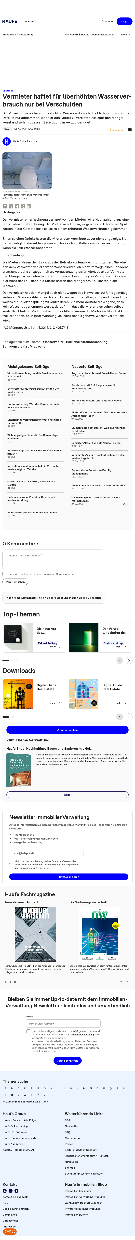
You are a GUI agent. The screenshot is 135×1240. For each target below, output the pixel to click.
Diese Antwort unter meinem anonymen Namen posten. (41, 574)
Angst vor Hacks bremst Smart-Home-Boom (98, 373)
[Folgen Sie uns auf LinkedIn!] (5, 1191)
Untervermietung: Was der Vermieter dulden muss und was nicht (34, 405)
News (7, 129)
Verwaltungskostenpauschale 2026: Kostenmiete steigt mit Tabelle (34, 467)
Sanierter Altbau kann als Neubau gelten (96, 442)
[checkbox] (4, 574)
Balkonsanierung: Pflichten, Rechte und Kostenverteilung (31, 498)
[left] (121, 981)
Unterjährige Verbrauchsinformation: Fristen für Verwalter (34, 421)
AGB (75, 1031)
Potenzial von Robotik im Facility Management (91, 472)
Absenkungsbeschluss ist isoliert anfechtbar (98, 485)
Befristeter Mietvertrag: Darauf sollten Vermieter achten (33, 390)
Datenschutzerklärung (82, 1034)
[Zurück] (119, 660)
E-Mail (29, 1016)
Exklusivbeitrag (47, 643)
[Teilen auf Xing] (23, 207)
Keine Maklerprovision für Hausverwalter (32, 512)
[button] (125, 21)
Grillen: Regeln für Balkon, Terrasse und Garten (31, 483)
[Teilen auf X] (11, 207)
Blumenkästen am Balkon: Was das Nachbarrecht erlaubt (98, 429)
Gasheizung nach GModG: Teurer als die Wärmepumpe (95, 499)
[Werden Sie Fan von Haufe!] (16, 1191)
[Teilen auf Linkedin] (28, 207)
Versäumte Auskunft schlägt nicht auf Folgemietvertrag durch (98, 456)
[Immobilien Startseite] (10, 21)
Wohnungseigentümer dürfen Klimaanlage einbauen (32, 436)
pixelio (26, 191)
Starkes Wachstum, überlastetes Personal (96, 400)
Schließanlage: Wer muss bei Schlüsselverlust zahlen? (35, 452)
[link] (9, 34)
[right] (128, 981)
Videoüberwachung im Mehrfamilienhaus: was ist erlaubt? (35, 374)
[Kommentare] (130, 130)
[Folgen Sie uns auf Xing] (11, 1191)
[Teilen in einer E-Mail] (5, 207)
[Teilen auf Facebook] (17, 207)
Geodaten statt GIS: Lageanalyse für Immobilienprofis (93, 386)
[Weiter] (129, 660)
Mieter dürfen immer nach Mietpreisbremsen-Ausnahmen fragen (99, 414)
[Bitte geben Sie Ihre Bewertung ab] (121, 130)
